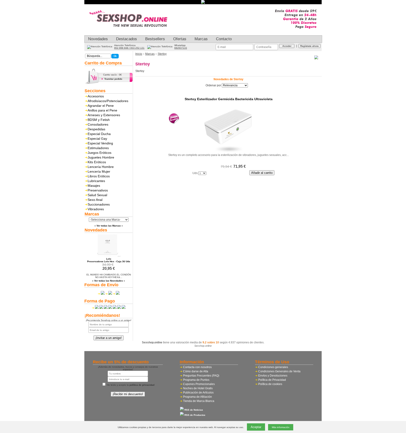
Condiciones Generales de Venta (279, 371)
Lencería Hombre (101, 167)
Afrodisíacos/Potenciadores (108, 101)
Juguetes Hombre (101, 157)
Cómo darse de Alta (195, 371)
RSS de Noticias (193, 410)
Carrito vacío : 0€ (112, 74)
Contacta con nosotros (197, 367)
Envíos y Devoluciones (272, 375)
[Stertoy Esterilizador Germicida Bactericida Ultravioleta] (228, 151)
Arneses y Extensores (104, 115)
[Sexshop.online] (131, 31)
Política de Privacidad (272, 379)
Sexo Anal (95, 200)
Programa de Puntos (196, 379)
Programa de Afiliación (197, 396)
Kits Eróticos (97, 162)
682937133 (180, 48)
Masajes (94, 185)
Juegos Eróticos (99, 153)
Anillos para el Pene (102, 110)
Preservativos (98, 190)
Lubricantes (96, 181)
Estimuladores (98, 148)
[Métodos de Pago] (108, 308)
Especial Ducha (99, 134)
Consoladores (98, 124)
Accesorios (96, 96)
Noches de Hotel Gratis (198, 388)
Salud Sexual (97, 195)
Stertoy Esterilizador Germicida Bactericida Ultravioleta (229, 99)
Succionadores (99, 204)
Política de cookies (270, 384)
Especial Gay (97, 138)
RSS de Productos (194, 415)
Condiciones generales (273, 367)
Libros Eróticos (99, 176)
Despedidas (96, 129)
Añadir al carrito (262, 173)
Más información (280, 427)
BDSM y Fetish (99, 120)
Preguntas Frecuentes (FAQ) (201, 375)
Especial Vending (100, 143)
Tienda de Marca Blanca (198, 401)
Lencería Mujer (99, 171)
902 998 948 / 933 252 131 (129, 48)
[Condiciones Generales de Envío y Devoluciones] (101, 293)
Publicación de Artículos (198, 392)
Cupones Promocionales (199, 384)
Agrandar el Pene (101, 105)
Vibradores (96, 209)
